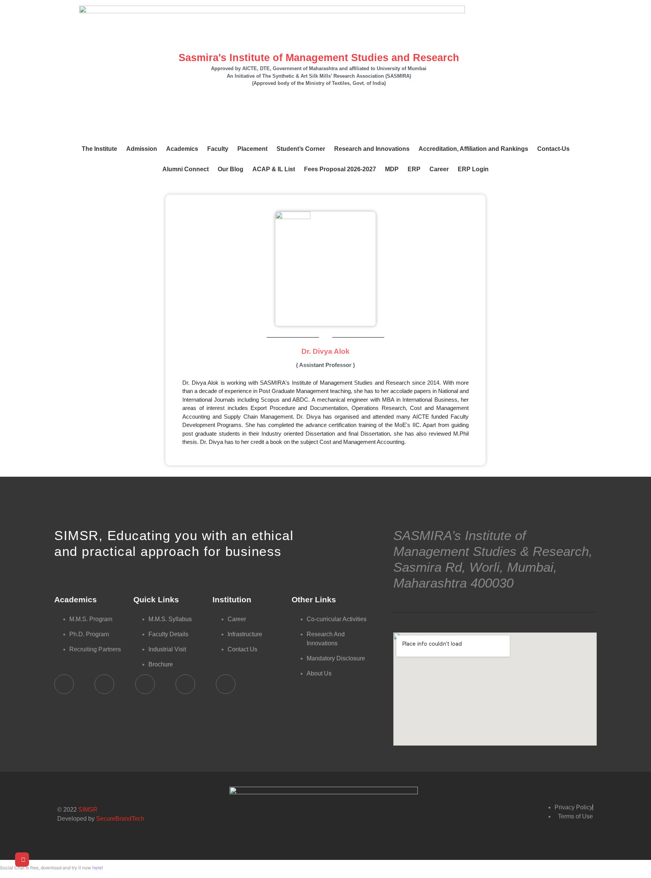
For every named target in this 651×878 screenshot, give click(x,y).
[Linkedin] (145, 684)
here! (97, 867)
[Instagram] (225, 684)
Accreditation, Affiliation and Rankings (473, 149)
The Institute (99, 149)
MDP (392, 169)
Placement (252, 149)
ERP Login (473, 169)
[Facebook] (64, 684)
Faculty (217, 149)
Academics (182, 149)
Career (439, 169)
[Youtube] (104, 684)
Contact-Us (553, 149)
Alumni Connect (185, 169)
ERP (414, 169)
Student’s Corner (301, 149)
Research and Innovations (372, 149)
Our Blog (230, 169)
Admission (141, 149)
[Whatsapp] (185, 684)
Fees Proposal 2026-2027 (340, 169)
